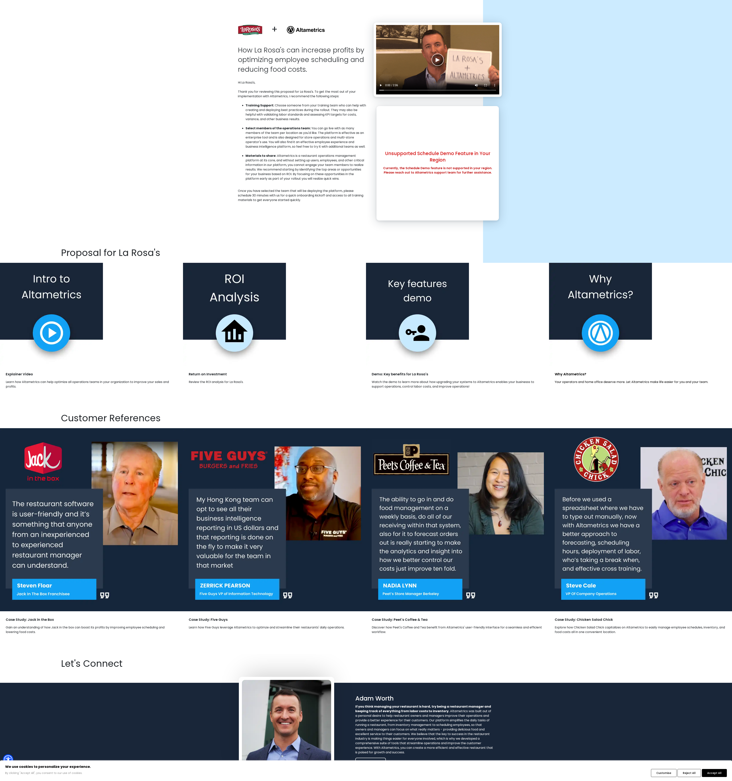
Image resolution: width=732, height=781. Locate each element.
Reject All (689, 773)
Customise (663, 773)
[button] (8, 759)
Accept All (714, 773)
